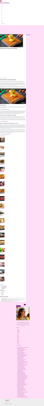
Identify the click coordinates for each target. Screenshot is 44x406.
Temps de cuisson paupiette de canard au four (22, 377)
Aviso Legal (6, 400)
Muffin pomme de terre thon (20, 357)
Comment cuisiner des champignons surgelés (22, 364)
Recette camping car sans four (21, 353)
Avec (1, 15)
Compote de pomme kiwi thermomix (21, 373)
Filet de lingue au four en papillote (21, 367)
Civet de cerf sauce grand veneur (21, 356)
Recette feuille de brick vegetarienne (21, 374)
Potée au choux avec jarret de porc (21, 372)
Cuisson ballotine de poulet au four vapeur (22, 355)
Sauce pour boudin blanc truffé (21, 350)
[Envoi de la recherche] (25, 304)
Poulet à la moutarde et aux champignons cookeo (23, 347)
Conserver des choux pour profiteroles (22, 368)
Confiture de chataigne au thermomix (21, 369)
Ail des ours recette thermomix (21, 360)
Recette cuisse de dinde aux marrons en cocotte (23, 362)
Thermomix (19, 344)
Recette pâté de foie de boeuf (21, 371)
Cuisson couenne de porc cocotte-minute (22, 361)
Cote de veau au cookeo (20, 370)
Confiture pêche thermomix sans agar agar (22, 354)
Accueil (2, 4)
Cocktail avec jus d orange (20, 358)
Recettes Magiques (4, 2)
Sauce (18, 342)
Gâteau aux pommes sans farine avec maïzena (22, 375)
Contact (2, 21)
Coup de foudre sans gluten (20, 363)
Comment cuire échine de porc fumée (22, 349)
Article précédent (28, 34)
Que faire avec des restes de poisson (21, 359)
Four (1, 17)
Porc (1, 19)
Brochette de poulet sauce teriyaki (21, 352)
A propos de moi (3, 23)
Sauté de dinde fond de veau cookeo (21, 365)
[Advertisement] (22, 30)
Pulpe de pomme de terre (20, 351)
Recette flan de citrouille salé (21, 348)
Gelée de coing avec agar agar (21, 366)
